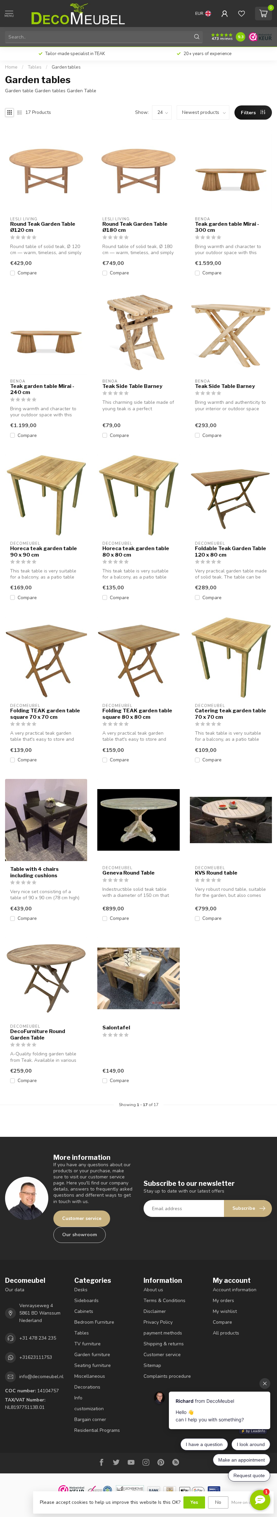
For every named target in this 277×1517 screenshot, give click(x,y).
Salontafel (116, 1028)
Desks (80, 1290)
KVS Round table (216, 873)
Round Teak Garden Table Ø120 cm (42, 227)
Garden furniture (92, 1354)
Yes (194, 1502)
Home (11, 67)
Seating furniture (92, 1365)
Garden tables (66, 67)
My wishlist (225, 1311)
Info (78, 1398)
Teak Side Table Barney (132, 386)
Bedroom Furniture (94, 1322)
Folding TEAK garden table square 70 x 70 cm (45, 714)
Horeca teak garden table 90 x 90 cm (43, 551)
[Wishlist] (241, 13)
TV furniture (87, 1344)
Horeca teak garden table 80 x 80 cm (135, 551)
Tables (35, 67)
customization (89, 1408)
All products (226, 1333)
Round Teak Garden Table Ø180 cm (135, 227)
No (218, 1502)
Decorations (87, 1387)
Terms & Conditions (164, 1300)
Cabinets (83, 1311)
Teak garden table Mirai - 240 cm (42, 389)
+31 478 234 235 (37, 1338)
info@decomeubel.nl (41, 1376)
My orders (223, 1300)
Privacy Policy (158, 1322)
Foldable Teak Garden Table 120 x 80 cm (230, 551)
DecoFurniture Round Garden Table (37, 1034)
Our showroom (79, 1234)
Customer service (81, 1218)
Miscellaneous (89, 1376)
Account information (234, 1290)
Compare (27, 272)
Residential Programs (97, 1430)
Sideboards (86, 1300)
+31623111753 (35, 1357)
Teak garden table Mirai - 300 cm (227, 227)
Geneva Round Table (128, 873)
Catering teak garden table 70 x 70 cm (230, 714)
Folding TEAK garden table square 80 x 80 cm (137, 714)
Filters (249, 112)
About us (153, 1290)
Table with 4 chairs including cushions (34, 872)
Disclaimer (155, 1311)
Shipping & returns (164, 1344)
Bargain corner (90, 1419)
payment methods (163, 1333)
